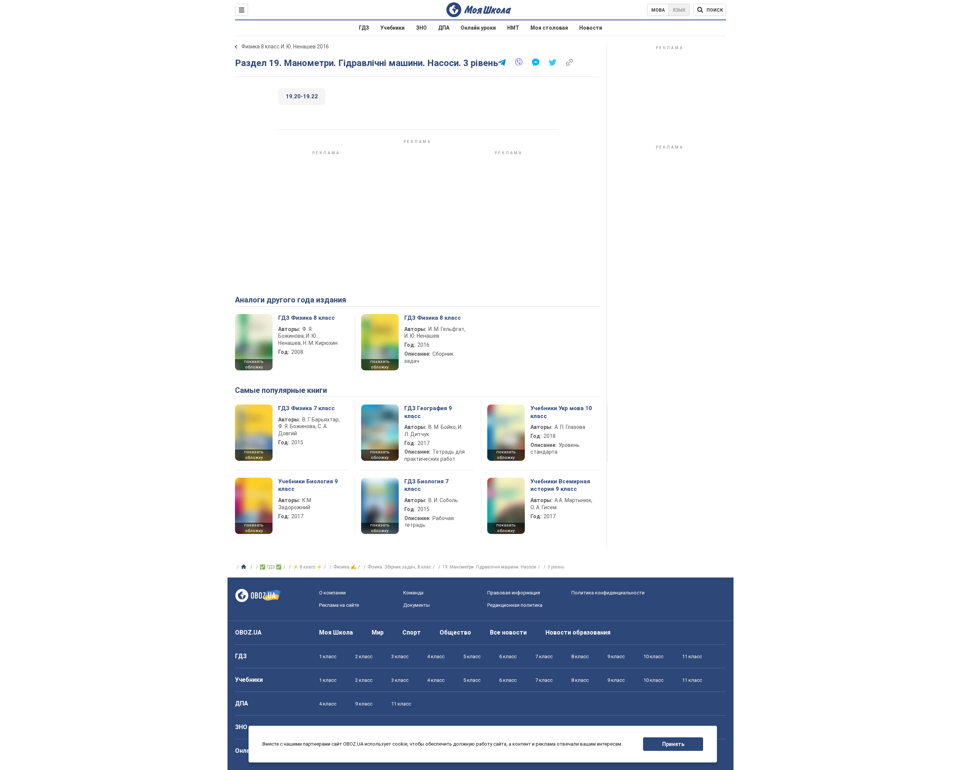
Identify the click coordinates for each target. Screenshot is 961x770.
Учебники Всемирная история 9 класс (560, 485)
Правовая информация (513, 593)
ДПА (443, 28)
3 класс (399, 656)
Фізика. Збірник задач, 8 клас (399, 567)
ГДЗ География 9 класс (428, 412)
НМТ (513, 28)
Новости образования (577, 632)
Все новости (508, 632)
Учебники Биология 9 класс (308, 485)
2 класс (363, 656)
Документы (416, 605)
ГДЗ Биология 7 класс (426, 485)
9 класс (616, 656)
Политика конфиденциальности (608, 593)
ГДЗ (364, 28)
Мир (378, 632)
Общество (455, 632)
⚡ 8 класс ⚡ (307, 567)
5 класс (471, 656)
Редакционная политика (514, 605)
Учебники (392, 28)
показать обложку (254, 364)
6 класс (508, 656)
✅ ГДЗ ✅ (271, 567)
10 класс (653, 656)
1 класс (327, 656)
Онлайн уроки (478, 28)
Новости (590, 28)
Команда (413, 593)
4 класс (435, 656)
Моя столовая (549, 28)
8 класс (580, 656)
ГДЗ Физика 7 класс (306, 408)
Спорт (411, 632)
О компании (332, 593)
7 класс (544, 656)
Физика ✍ (344, 567)
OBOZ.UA (248, 632)
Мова (658, 10)
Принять (673, 744)
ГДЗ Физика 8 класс (306, 317)
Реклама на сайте (339, 605)
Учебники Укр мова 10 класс (561, 412)
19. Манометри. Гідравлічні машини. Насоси (489, 567)
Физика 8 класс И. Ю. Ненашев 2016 (285, 47)
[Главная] (245, 567)
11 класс (692, 656)
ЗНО (421, 28)
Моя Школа (336, 632)
